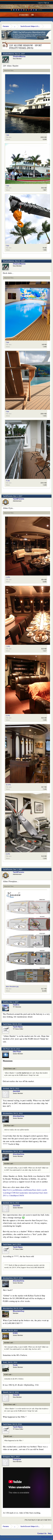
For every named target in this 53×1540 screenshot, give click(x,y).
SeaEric (6, 1002)
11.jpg (8, 480)
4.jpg (7, 411)
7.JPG (8, 646)
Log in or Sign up (43, 3)
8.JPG (8, 854)
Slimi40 (5, 1392)
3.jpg (7, 342)
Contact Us (41, 1533)
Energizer (6, 1457)
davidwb (6, 1089)
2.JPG (8, 577)
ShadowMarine (8, 54)
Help (50, 1533)
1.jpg (7, 135)
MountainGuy (8, 1308)
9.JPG (8, 715)
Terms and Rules (46, 1537)
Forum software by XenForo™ (11, 1537)
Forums (24, 15)
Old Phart (6, 1049)
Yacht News (7, 1024)
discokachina (8, 1113)
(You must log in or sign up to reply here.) (38, 1520)
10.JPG (8, 784)
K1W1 (5, 1330)
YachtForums (8, 496)
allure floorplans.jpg (12, 986)
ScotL (5, 1362)
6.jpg (7, 245)
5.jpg (7, 185)
